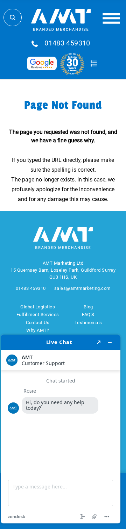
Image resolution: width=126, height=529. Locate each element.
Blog (88, 306)
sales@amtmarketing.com (82, 288)
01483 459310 (67, 43)
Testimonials (88, 322)
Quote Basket (94, 63)
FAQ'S (88, 314)
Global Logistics (37, 306)
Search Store (13, 17)
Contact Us (37, 322)
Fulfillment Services (37, 314)
